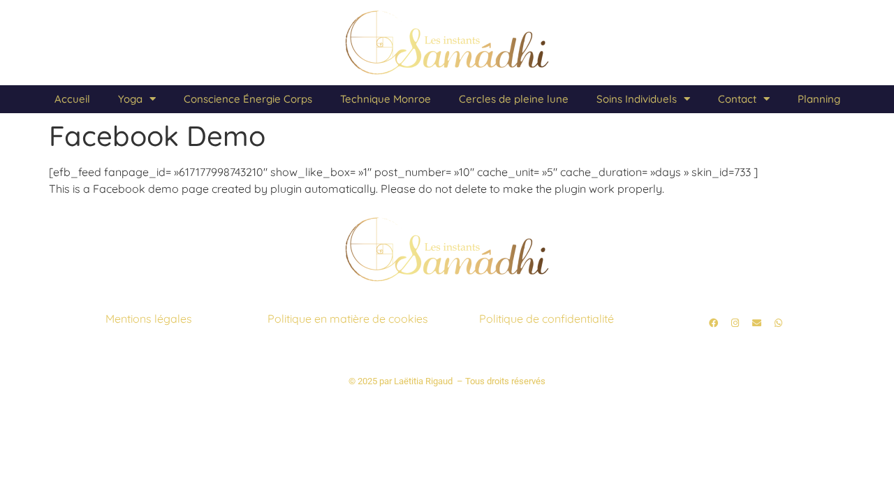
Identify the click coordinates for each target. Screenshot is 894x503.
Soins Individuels (636, 98)
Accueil (72, 98)
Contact (737, 98)
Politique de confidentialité (546, 319)
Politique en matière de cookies (348, 319)
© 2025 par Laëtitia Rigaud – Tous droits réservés (447, 381)
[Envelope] (756, 323)
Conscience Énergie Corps (248, 98)
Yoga (130, 98)
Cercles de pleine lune (514, 98)
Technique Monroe (385, 98)
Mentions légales (148, 319)
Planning (819, 98)
